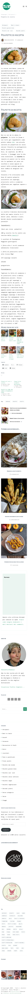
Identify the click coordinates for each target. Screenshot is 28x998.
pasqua (8, 932)
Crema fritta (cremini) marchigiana (17, 383)
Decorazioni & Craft (9, 745)
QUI (13, 142)
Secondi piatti (20, 30)
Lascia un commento (8, 43)
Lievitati (6, 753)
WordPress (6, 993)
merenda (9, 929)
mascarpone (19, 926)
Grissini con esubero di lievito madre (14, 516)
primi (8, 934)
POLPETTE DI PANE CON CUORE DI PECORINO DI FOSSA (20, 340)
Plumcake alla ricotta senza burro (20, 356)
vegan (3, 950)
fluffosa (12, 921)
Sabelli (14, 235)
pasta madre (16, 932)
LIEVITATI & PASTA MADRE (15, 993)
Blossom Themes (15, 991)
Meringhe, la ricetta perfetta (14, 471)
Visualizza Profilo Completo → (12, 687)
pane (3, 932)
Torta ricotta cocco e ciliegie (11, 357)
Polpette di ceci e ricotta (4, 339)
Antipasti (5, 25)
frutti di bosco (12, 923)
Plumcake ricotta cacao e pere (12, 339)
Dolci (4, 749)
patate (23, 932)
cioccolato (12, 915)
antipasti (4, 913)
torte (17, 948)
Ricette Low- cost (7, 30)
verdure (9, 950)
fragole (19, 921)
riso (9, 945)
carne (23, 913)
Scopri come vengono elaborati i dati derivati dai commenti (13, 622)
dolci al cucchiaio (19, 918)
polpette (15, 401)
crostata (4, 918)
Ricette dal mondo (9, 765)
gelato (20, 923)
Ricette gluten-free (8, 28)
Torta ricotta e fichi (3, 356)
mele (3, 929)
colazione (20, 915)
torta (12, 948)
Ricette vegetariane (9, 784)
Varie (4, 796)
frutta (3, 923)
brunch (5, 737)
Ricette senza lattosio (11, 777)
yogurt (15, 950)
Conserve (5, 741)
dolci (10, 918)
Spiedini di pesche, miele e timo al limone (14, 562)
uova (23, 948)
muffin (15, 929)
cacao (18, 913)
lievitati (10, 926)
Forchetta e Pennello (8, 670)
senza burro (5, 948)
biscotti (11, 913)
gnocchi (4, 926)
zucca (21, 950)
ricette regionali (19, 942)
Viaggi (5, 800)
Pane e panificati (9, 757)
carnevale (4, 915)
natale (21, 929)
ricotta (22, 401)
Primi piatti (7, 761)
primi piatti (16, 934)
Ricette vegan (7, 780)
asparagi (8, 401)
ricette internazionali (8, 940)
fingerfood (4, 921)
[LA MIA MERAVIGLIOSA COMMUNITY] (14, 847)
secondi (15, 945)
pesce (3, 934)
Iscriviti (6, 830)
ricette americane (6, 937)
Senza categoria (8, 792)
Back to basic (15, 25)
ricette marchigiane (7, 942)
